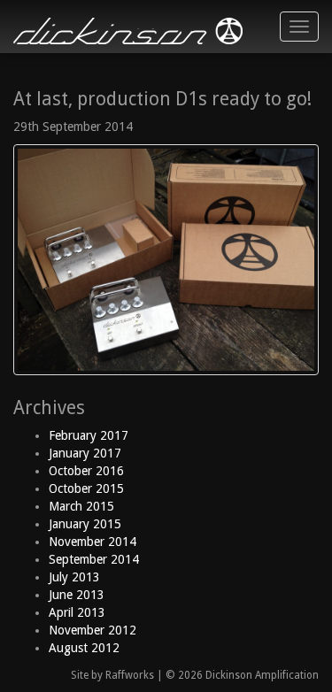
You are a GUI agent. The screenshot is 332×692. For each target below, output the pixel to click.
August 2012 (84, 648)
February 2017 (88, 435)
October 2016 (86, 471)
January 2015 (85, 524)
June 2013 (76, 595)
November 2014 (92, 541)
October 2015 (86, 488)
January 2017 (85, 453)
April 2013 (77, 612)
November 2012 (92, 630)
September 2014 (94, 559)
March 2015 (81, 506)
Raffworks (129, 675)
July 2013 (74, 577)
